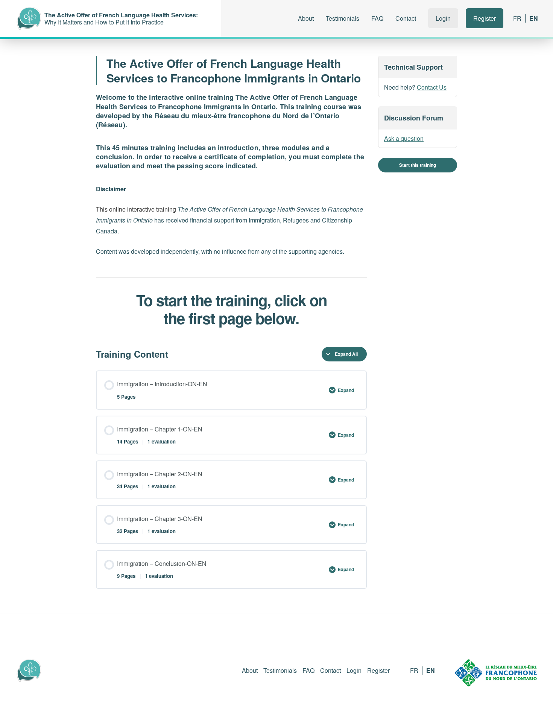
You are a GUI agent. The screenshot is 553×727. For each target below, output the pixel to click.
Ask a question (404, 138)
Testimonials (342, 18)
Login (443, 18)
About (306, 18)
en (533, 18)
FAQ (377, 18)
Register (484, 18)
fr (517, 18)
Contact (405, 18)
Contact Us (432, 87)
